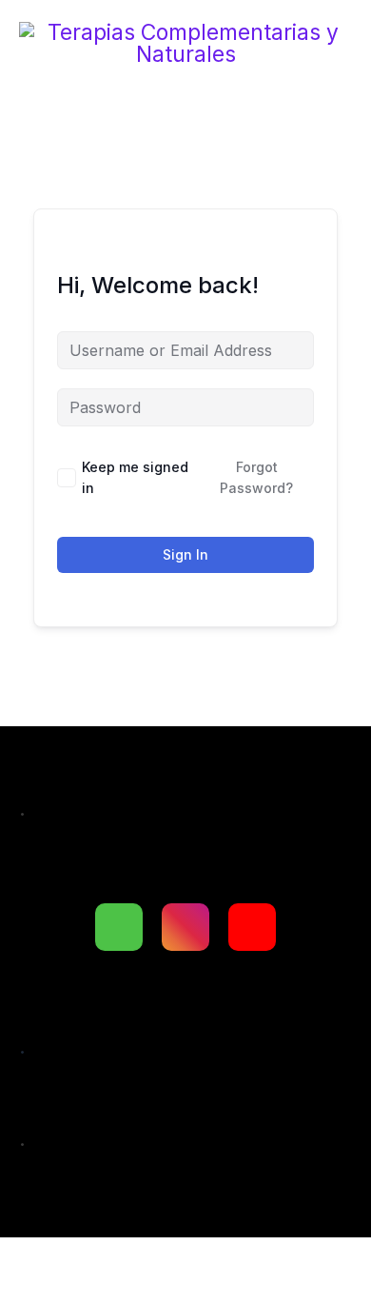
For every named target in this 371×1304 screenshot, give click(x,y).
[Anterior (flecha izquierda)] (38, 1294)
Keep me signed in (135, 477)
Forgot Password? (256, 477)
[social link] (119, 927)
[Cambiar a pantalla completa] (120, 1261)
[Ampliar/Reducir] (38, 1261)
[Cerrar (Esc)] (283, 1261)
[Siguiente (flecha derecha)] (120, 1294)
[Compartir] (202, 1261)
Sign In (185, 554)
